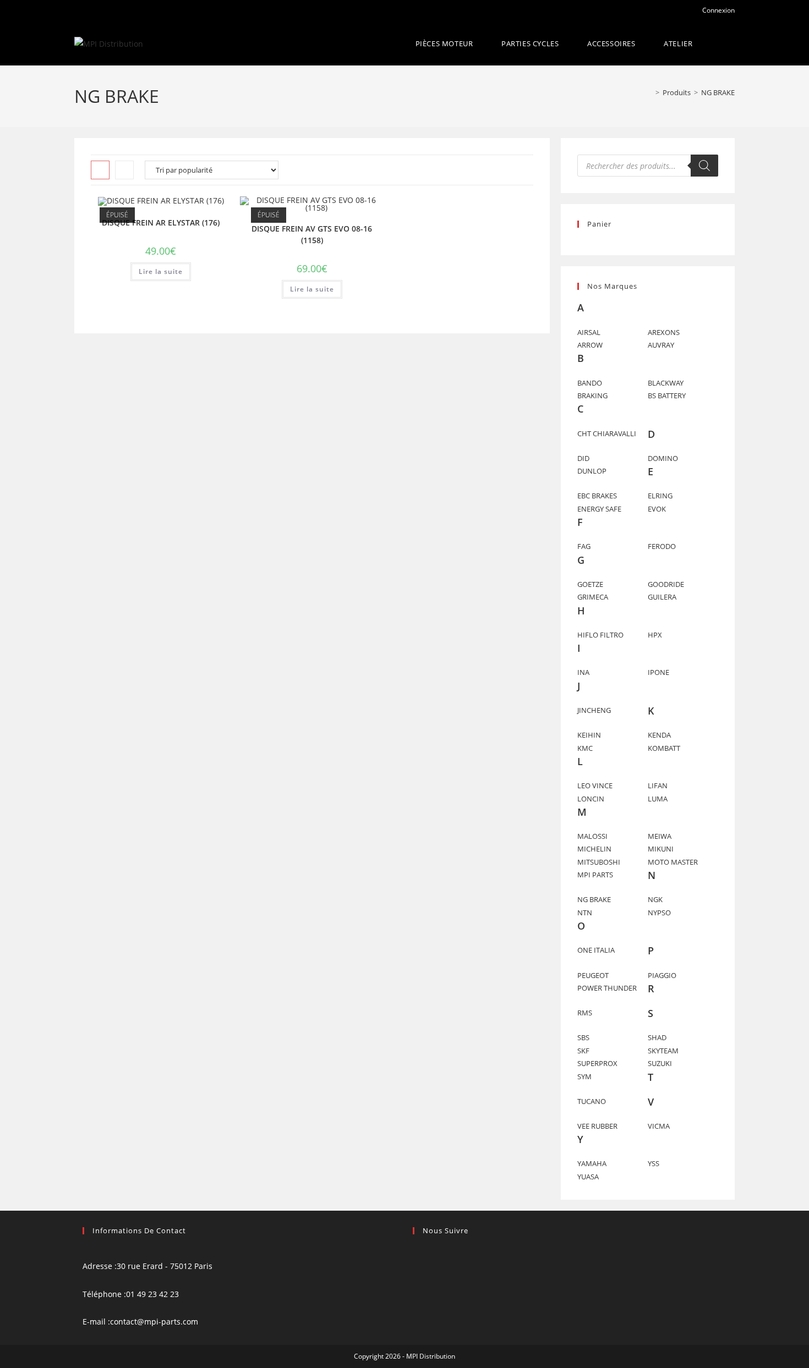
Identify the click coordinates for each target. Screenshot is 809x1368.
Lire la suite (161, 271)
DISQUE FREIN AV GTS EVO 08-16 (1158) (312, 234)
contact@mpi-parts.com (154, 1321)
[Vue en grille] (100, 170)
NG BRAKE (718, 92)
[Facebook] (416, 1252)
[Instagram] (416, 1266)
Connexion (718, 10)
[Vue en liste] (124, 170)
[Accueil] (649, 92)
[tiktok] (416, 1280)
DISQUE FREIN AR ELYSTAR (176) (161, 222)
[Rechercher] (704, 166)
